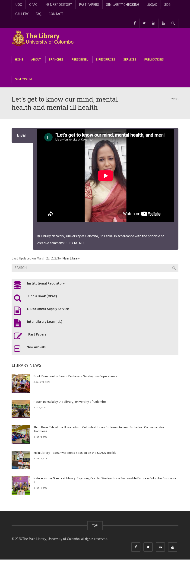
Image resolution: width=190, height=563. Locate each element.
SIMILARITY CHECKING (122, 4)
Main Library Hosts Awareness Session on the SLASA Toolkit (75, 453)
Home (174, 98)
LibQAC (151, 4)
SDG (167, 4)
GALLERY (21, 14)
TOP (95, 526)
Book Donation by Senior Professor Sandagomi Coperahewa (75, 376)
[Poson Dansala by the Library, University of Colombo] (21, 409)
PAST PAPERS (89, 4)
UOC (18, 4)
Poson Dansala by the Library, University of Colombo (70, 402)
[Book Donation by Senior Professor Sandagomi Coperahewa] (21, 383)
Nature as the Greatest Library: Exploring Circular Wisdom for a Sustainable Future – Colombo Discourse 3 (105, 480)
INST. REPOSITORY (58, 4)
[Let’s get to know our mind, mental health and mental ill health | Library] (45, 38)
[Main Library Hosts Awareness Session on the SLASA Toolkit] (21, 460)
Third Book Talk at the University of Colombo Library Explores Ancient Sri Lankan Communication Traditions (99, 429)
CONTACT (56, 14)
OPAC (33, 4)
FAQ (38, 14)
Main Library (71, 258)
